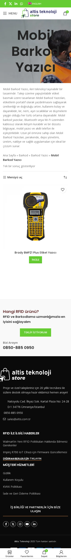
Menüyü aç (14, 177)
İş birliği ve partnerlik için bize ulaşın (35, 509)
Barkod (23, 155)
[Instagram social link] (20, 524)
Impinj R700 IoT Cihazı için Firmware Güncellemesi (35, 452)
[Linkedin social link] (16, 4)
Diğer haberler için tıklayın (22, 458)
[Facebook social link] (5, 4)
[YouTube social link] (27, 524)
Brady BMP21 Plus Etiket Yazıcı (35, 253)
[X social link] (10, 4)
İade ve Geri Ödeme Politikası (21, 493)
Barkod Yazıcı (39, 155)
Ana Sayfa (9, 155)
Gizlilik (7, 473)
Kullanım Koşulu (13, 480)
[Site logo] (38, 13)
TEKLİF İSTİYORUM (35, 332)
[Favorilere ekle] (62, 189)
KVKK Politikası (12, 486)
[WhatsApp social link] (21, 4)
